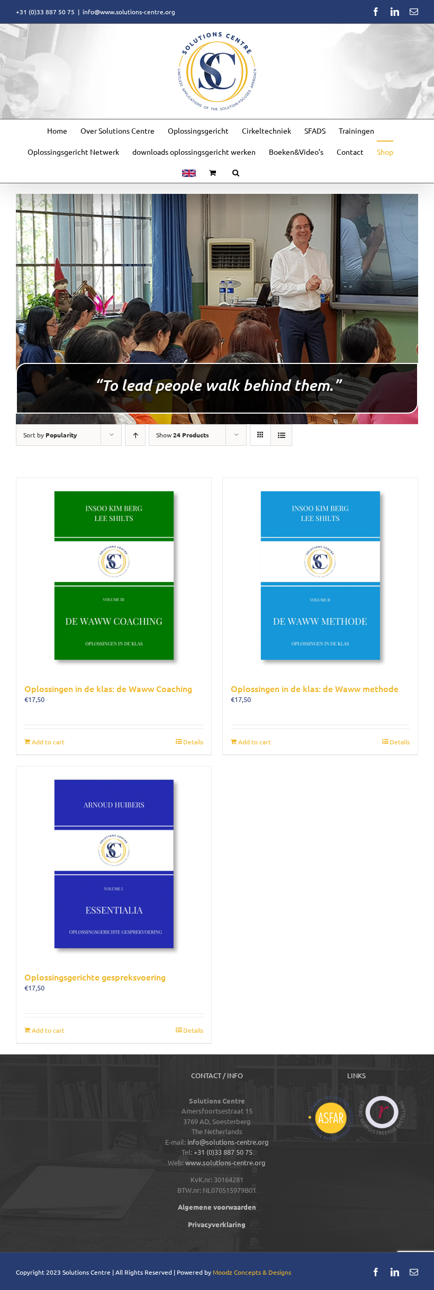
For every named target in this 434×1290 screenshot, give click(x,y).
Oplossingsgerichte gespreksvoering (95, 977)
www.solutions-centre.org (225, 1162)
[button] (235, 172)
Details (193, 741)
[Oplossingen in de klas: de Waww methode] (320, 575)
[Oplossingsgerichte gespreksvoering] (113, 863)
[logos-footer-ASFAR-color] (331, 1099)
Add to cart (48, 741)
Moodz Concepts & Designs (252, 1272)
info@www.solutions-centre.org (129, 11)
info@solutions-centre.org (228, 1141)
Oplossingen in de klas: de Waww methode (315, 688)
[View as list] (281, 435)
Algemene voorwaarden (217, 1206)
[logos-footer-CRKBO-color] (382, 1099)
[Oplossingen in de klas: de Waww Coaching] (113, 575)
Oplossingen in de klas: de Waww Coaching (108, 688)
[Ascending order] (135, 435)
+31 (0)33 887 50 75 (223, 1151)
